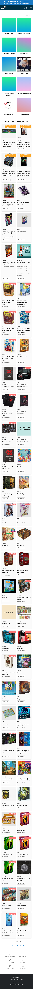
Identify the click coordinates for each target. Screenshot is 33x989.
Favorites (23, 962)
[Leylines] (24, 661)
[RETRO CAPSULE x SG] (24, 25)
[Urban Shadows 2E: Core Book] (24, 191)
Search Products (10, 956)
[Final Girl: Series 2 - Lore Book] (24, 401)
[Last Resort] (9, 713)
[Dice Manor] (9, 688)
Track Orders (10, 962)
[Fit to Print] (9, 534)
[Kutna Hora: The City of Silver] (24, 867)
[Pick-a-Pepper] (24, 612)
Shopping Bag (10, 968)
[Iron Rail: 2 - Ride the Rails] (24, 920)
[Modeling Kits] (9, 25)
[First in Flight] (24, 483)
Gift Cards (23, 968)
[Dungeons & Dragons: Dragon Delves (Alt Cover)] (9, 220)
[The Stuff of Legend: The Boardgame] (9, 483)
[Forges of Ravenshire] (24, 688)
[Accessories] (24, 45)
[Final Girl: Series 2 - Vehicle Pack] (9, 456)
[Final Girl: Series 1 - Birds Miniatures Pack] (9, 374)
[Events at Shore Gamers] (9, 84)
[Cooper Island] (24, 894)
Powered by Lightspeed (16, 984)
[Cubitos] (9, 586)
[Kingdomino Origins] (9, 794)
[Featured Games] (24, 105)
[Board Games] (9, 64)
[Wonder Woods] (24, 794)
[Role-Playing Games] (24, 84)
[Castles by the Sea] (9, 768)
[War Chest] (24, 534)
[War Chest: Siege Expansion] (24, 559)
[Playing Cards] (9, 105)
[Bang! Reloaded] (24, 346)
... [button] (20, 945)
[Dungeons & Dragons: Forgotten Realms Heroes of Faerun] (9, 191)
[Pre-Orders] (24, 64)
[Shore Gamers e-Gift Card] (24, 251)
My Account (22, 956)
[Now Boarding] (24, 220)
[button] (4, 7)
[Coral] (24, 456)
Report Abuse (16, 982)
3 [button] (17, 945)
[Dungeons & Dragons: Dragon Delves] (9, 251)
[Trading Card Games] (9, 45)
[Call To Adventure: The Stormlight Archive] (24, 739)
